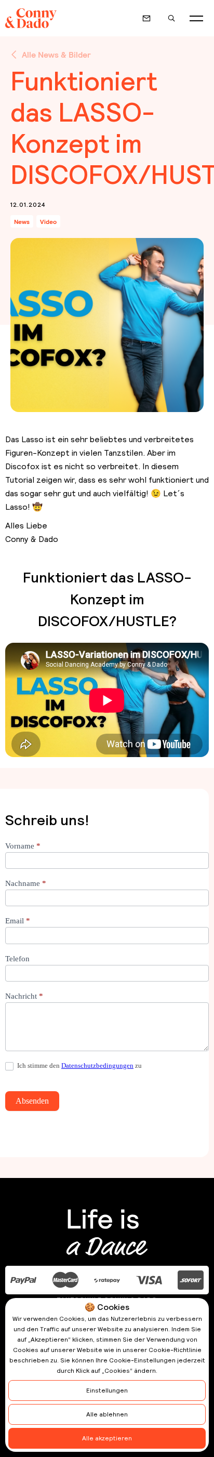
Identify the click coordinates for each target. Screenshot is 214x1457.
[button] (196, 18)
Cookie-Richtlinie (175, 1350)
